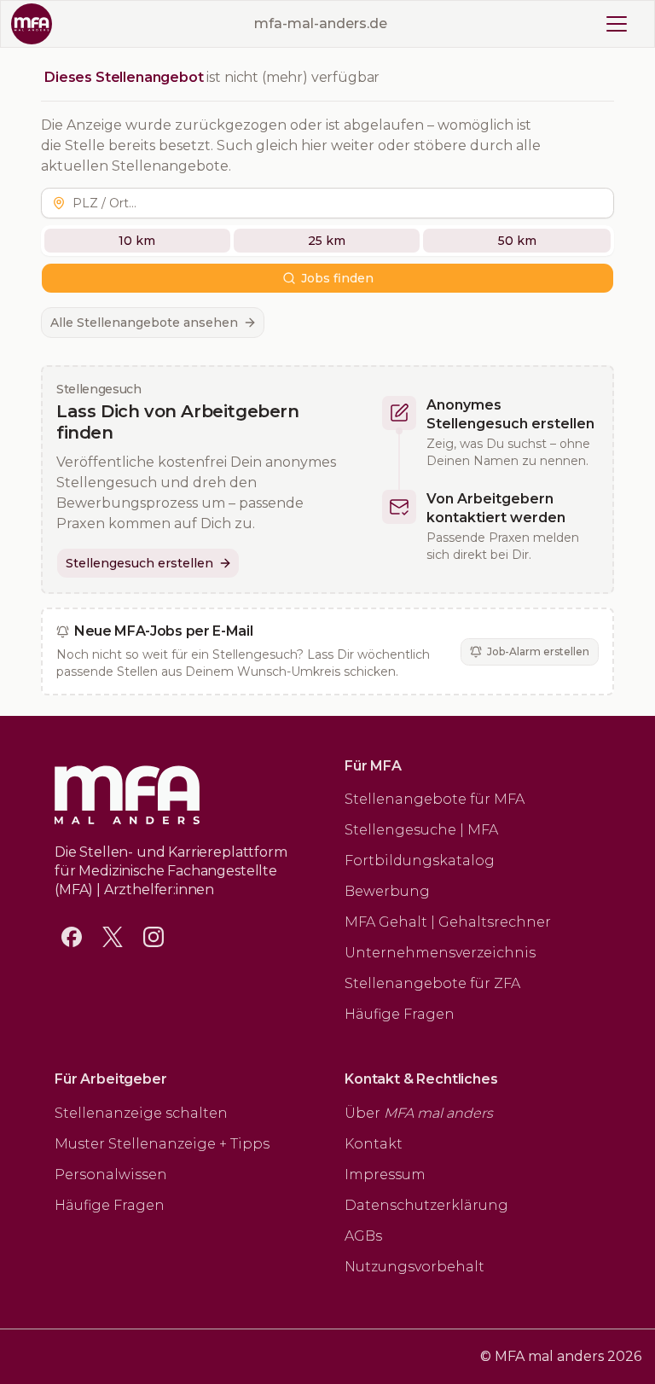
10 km (137, 240)
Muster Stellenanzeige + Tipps (162, 1144)
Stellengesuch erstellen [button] (139, 563)
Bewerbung (387, 891)
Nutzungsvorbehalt (414, 1267)
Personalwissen (111, 1174)
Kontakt (374, 1144)
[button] (339, 203)
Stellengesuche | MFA (421, 830)
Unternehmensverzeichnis (440, 953)
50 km (517, 240)
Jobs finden (337, 278)
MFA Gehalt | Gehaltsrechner (448, 922)
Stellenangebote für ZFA (432, 983)
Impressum (385, 1174)
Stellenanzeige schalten (141, 1113)
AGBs (363, 1236)
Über (419, 1113)
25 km (326, 240)
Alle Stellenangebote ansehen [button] (144, 322)
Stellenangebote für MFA (435, 799)
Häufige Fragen (400, 1014)
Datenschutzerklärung (426, 1205)
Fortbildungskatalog (420, 860)
